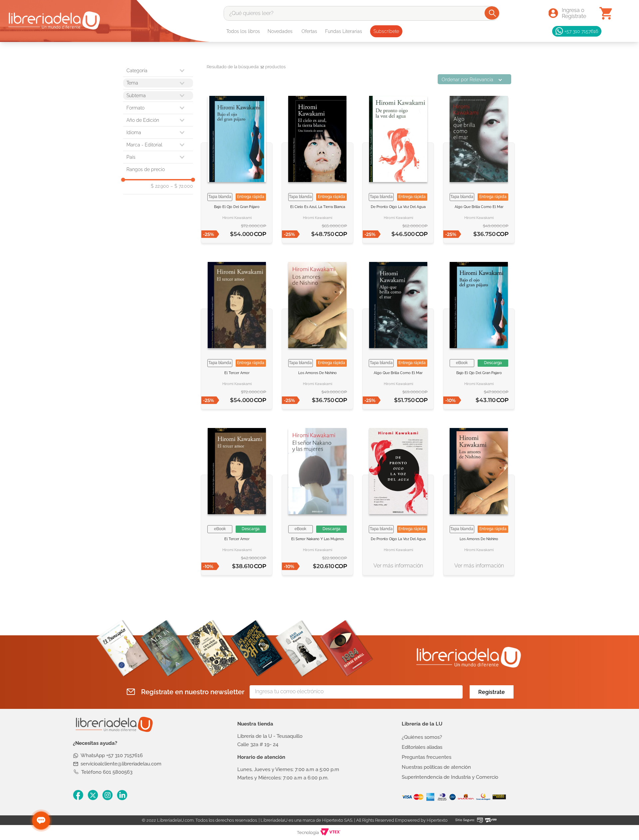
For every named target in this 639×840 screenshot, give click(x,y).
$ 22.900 (160, 186)
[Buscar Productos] (492, 13)
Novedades (280, 31)
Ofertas (309, 31)
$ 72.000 (181, 186)
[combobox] (362, 13)
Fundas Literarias (343, 31)
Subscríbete (386, 31)
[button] (158, 108)
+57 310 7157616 (581, 31)
